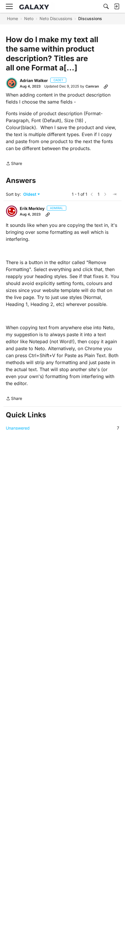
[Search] (106, 6)
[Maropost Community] (35, 6)
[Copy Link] (105, 86)
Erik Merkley (32, 208)
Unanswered (62, 428)
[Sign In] (116, 6)
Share (14, 164)
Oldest (30, 194)
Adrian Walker (34, 80)
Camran (92, 86)
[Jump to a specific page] (114, 194)
